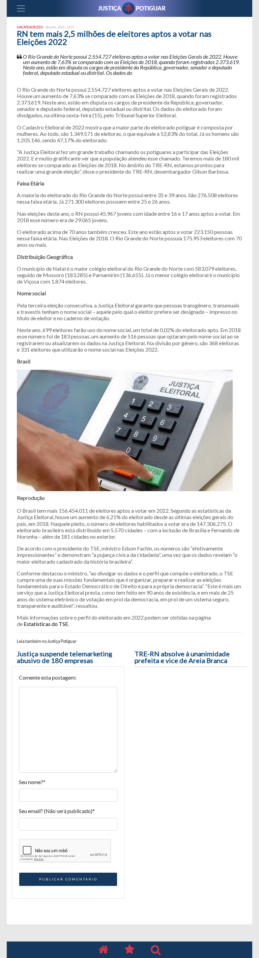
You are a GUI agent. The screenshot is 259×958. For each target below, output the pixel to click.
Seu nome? (32, 782)
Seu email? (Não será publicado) (57, 811)
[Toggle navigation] (21, 8)
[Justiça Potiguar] (103, 949)
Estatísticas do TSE (46, 624)
